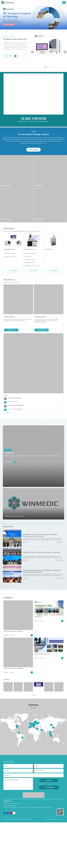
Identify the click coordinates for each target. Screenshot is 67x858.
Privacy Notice (27, 714)
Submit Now (49, 675)
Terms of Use (20, 714)
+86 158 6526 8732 (49, 682)
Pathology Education (29, 251)
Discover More (9, 56)
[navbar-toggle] (64, 2)
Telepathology (27, 245)
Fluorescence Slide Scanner (10, 245)
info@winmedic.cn (42, 308)
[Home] (7, 2)
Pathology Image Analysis (30, 242)
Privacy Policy (12, 714)
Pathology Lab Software (30, 248)
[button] (32, 52)
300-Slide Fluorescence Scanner (17, 39)
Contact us (6, 714)
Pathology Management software (32, 254)
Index (33, 714)
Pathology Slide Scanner (10, 242)
